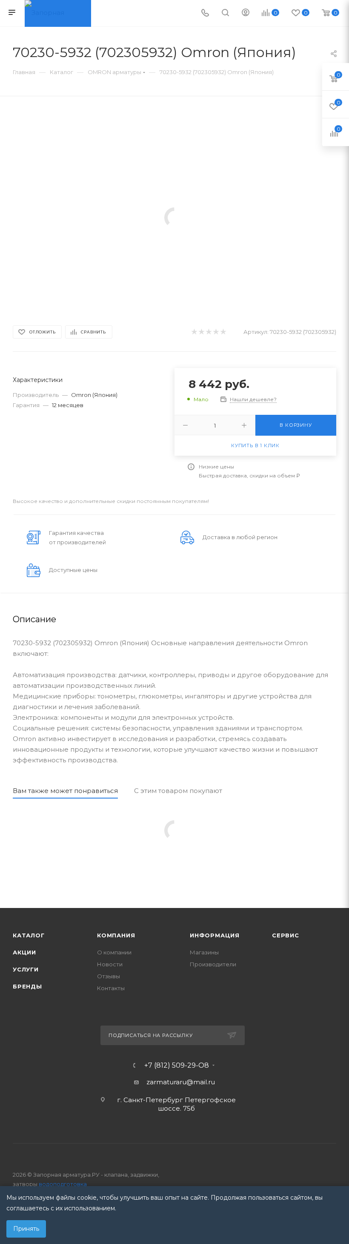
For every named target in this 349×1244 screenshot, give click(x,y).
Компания (116, 935)
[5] (222, 332)
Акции (24, 952)
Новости (110, 964)
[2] (201, 332)
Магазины (204, 952)
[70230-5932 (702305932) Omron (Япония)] (174, 217)
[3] (208, 332)
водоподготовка (63, 1184)
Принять (26, 1229)
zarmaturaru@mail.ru (180, 1082)
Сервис (285, 935)
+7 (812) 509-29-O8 (176, 1065)
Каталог (29, 935)
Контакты (111, 988)
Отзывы (108, 976)
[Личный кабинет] (245, 13)
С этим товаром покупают (178, 791)
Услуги (26, 969)
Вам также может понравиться (65, 791)
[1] (193, 332)
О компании (114, 952)
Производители (213, 964)
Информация (215, 935)
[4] (215, 332)
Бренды (27, 986)
